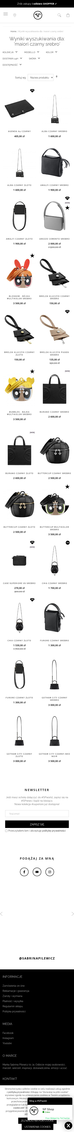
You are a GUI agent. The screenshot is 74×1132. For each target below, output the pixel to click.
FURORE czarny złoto (19, 698)
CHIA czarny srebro (54, 583)
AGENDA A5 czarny (19, 132)
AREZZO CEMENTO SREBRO (54, 239)
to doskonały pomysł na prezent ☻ (37, 4)
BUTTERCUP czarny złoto (19, 527)
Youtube (7, 1043)
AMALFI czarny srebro (54, 185)
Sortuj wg (20, 77)
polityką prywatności (19, 1092)
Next (72, 914)
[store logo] (38, 15)
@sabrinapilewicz (37, 958)
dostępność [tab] (10, 65)
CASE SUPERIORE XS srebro (19, 583)
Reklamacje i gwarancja (16, 991)
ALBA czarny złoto (19, 185)
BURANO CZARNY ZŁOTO (20, 474)
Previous (1, 914)
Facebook (8, 1033)
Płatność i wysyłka (13, 1001)
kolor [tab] (49, 52)
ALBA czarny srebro (54, 132)
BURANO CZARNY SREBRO (54, 412)
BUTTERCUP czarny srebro (54, 474)
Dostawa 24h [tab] (10, 58)
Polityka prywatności (14, 1011)
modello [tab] (29, 52)
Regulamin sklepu (13, 1006)
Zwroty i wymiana (12, 996)
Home (13, 31)
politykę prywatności (54, 831)
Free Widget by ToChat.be (57, 1118)
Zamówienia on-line (14, 985)
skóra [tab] (32, 58)
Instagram (8, 1038)
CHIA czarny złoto (19, 641)
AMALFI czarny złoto (19, 239)
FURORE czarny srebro (54, 641)
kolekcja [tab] (8, 52)
